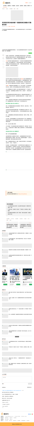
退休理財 (5, 5)
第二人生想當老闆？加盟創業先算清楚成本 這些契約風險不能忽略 (20, 314)
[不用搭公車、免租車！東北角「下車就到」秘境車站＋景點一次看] (5, 348)
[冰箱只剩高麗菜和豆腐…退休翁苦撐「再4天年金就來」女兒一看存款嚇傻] (5, 332)
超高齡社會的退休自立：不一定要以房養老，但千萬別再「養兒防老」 (20, 309)
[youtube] (32, 414)
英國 (10, 220)
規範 (2, 383)
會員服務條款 (23, 420)
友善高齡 (17, 218)
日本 (28, 218)
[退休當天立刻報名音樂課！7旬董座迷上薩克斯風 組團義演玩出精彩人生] (5, 327)
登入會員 (10, 420)
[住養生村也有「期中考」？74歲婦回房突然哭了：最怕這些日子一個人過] (5, 359)
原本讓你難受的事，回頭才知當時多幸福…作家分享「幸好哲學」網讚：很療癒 (20, 239)
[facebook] (29, 414)
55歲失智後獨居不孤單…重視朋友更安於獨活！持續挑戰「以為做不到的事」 (20, 234)
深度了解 (7, 284)
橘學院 (28, 5)
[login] (29, 2)
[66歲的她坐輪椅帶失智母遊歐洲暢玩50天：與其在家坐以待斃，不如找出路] (5, 257)
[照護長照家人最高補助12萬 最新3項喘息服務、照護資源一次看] (5, 251)
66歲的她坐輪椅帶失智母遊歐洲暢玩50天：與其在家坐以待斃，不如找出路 (20, 256)
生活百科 (17, 5)
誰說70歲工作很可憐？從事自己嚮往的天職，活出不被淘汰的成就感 (20, 293)
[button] (31, 2)
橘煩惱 (25, 5)
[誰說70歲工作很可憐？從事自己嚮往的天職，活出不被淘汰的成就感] (5, 294)
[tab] (15, 287)
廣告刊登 (11, 417)
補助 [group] (14, 8)
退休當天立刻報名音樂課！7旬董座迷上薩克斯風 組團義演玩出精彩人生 (20, 326)
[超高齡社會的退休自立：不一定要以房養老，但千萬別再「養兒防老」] (5, 310)
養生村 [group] (4, 8)
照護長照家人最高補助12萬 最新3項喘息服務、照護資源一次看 (20, 249)
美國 (7, 220)
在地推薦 (13, 5)
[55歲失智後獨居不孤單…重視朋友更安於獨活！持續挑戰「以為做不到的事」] (5, 235)
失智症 (25, 218)
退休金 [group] (7, 8)
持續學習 (9, 5)
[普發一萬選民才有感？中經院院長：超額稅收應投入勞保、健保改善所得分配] (5, 365)
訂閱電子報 (14, 420)
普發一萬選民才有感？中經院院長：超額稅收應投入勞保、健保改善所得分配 (20, 364)
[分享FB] (3, 55)
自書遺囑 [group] (11, 8)
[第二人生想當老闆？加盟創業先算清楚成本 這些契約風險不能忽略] (5, 316)
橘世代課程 (6, 419)
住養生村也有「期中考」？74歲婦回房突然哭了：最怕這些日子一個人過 (20, 358)
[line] (31, 414)
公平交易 (12, 218)
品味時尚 (21, 5)
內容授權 (15, 417)
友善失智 (21, 218)
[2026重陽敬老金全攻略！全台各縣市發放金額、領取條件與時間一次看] (5, 343)
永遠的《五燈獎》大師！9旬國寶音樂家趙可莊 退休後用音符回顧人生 (20, 298)
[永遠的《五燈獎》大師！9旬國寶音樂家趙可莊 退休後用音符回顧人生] (5, 299)
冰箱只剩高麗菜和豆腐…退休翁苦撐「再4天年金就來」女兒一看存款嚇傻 (20, 331)
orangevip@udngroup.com (9, 416)
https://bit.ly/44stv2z (23, 193)
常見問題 (18, 420)
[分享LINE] (3, 58)
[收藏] (3, 64)
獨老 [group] (17, 8)
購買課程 (27, 2)
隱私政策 (28, 420)
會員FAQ (11, 419)
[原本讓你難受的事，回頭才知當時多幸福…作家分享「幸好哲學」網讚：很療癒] (5, 240)
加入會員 (6, 420)
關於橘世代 (6, 417)
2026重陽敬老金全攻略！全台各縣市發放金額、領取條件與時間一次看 (20, 342)
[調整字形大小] (3, 67)
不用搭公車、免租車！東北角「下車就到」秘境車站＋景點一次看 (20, 346)
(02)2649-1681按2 (17, 416)
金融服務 (8, 218)
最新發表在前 (29, 387)
